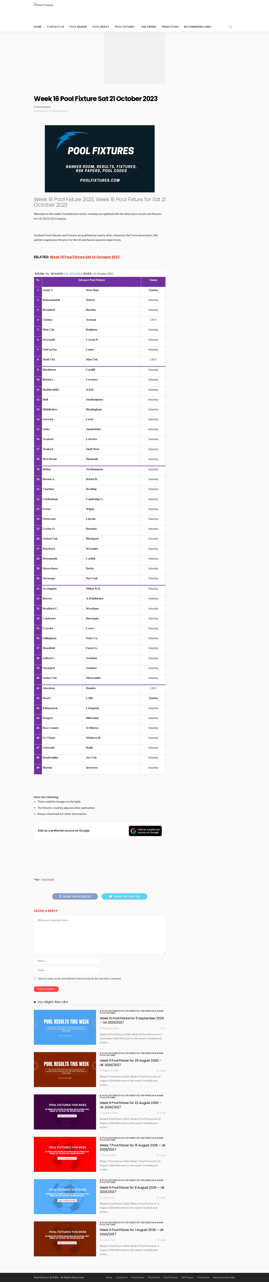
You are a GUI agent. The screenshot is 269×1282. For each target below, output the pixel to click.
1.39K (163, 1113)
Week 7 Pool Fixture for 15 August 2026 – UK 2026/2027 (132, 1147)
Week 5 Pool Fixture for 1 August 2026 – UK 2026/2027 (132, 1231)
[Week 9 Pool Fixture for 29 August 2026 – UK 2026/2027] (65, 1069)
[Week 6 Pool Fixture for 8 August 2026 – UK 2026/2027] (65, 1196)
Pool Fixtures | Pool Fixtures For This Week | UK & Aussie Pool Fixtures (131, 1012)
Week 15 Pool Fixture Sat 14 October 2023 (84, 257)
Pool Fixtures (124, 27)
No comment (43, 106)
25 (164, 1028)
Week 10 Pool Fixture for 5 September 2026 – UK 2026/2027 (132, 1020)
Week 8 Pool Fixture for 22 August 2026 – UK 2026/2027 (131, 1104)
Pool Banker (78, 27)
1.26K (163, 1155)
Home (37, 27)
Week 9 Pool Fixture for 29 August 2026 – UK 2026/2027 (131, 1062)
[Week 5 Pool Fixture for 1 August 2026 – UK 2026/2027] (65, 1238)
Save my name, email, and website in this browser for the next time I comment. (79, 978)
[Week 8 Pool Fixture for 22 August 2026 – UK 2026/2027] (65, 1111)
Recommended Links (197, 27)
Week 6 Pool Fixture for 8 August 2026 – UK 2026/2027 (132, 1189)
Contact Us (55, 27)
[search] (230, 26)
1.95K (163, 1197)
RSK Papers (148, 27)
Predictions (170, 27)
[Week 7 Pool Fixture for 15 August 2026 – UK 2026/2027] (65, 1154)
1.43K (163, 1070)
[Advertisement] (134, 58)
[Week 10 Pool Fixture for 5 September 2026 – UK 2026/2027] (65, 1027)
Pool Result (101, 27)
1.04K (163, 1240)
